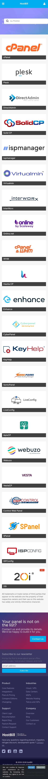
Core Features (8, 688)
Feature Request (9, 724)
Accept (31, 767)
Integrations (7, 691)
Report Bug (7, 720)
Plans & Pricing (8, 695)
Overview (30, 713)
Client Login (7, 713)
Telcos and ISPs (33, 702)
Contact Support (9, 727)
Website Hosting (33, 698)
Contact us (38, 639)
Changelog (6, 702)
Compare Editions (9, 698)
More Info (40, 767)
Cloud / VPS (31, 688)
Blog (28, 717)
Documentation (8, 717)
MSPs (28, 695)
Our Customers (32, 720)
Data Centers (31, 691)
